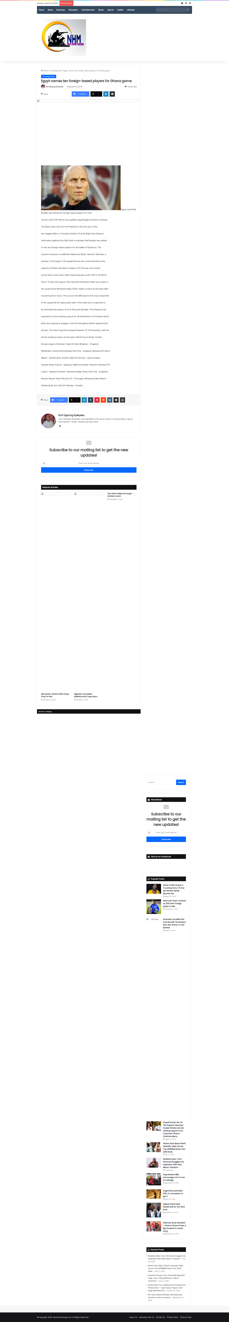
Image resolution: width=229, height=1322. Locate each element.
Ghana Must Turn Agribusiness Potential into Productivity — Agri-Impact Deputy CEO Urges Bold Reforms (167, 1288)
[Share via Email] (112, 94)
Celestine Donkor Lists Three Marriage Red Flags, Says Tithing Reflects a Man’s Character (166, 1278)
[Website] (60, 426)
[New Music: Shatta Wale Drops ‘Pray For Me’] (55, 591)
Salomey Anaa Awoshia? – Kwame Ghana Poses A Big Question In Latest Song (174, 1226)
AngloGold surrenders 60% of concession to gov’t (173, 1193)
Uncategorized (56, 71)
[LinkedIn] (106, 94)
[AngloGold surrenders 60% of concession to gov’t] (153, 1194)
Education (73, 10)
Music (101, 10)
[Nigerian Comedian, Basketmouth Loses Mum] (88, 591)
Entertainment (88, 10)
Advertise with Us (146, 1317)
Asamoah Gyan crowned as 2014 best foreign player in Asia (174, 903)
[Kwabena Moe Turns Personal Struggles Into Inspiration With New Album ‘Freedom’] (153, 1163)
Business (61, 10)
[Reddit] (103, 400)
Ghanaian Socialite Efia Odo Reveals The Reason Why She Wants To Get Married (174, 923)
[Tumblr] (90, 400)
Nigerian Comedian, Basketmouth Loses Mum (86, 695)
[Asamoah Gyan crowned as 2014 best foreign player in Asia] (153, 906)
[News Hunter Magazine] (61, 37)
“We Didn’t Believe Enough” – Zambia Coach (120, 494)
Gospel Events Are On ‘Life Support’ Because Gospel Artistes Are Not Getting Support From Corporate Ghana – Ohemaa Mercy (173, 1129)
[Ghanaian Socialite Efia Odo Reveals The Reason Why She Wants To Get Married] (153, 1017)
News (50, 10)
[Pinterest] (97, 400)
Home (41, 10)
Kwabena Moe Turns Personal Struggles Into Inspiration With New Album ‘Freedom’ (173, 1163)
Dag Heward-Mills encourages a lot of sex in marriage (174, 1177)
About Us (133, 1317)
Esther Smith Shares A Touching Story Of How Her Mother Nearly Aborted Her (173, 889)
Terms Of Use (185, 1317)
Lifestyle (131, 10)
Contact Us (160, 1317)
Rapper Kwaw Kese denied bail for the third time (174, 1207)
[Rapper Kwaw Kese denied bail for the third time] (153, 1210)
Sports (111, 10)
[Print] (122, 400)
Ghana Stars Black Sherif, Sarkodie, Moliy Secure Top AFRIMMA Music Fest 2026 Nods (174, 1147)
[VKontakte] (109, 400)
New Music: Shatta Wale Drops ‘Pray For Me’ (55, 695)
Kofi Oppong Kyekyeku (54, 87)
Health (120, 10)
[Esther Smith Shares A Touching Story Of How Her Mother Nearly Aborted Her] (153, 889)
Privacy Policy (172, 1317)
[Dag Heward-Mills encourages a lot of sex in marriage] (153, 1179)
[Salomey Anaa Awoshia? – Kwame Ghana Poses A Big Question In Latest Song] (153, 1226)
